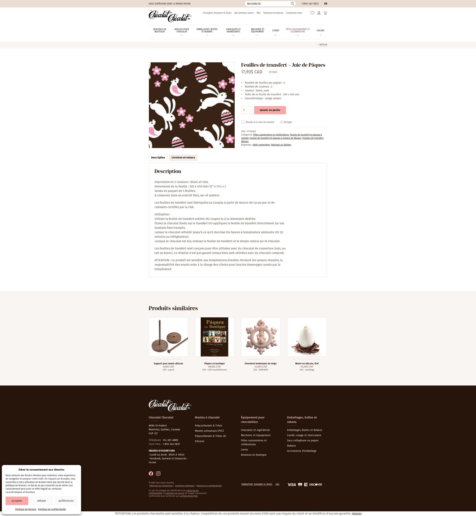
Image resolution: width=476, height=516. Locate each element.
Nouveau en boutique (254, 455)
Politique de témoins (25, 509)
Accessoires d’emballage (301, 451)
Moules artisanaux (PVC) (209, 431)
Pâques (245, 141)
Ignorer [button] (357, 513)
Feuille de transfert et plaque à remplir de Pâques (275, 138)
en (325, 3)
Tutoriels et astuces (273, 13)
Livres (244, 449)
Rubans (291, 446)
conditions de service (174, 493)
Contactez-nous (294, 13)
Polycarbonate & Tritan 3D (210, 436)
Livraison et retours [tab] (183, 157)
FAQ (258, 13)
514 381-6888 (170, 440)
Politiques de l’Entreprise (161, 486)
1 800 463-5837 (310, 3)
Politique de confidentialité (52, 509)
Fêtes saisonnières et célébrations (271, 135)
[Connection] (319, 14)
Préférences (66, 500)
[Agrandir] (191, 105)
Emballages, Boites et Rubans (304, 430)
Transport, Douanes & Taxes (217, 13)
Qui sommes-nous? (244, 13)
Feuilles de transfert (312, 138)
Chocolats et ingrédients (255, 430)
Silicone (199, 441)
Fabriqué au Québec (281, 145)
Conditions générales (184, 486)
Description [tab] (158, 157)
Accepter (17, 500)
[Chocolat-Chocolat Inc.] (170, 16)
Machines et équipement (256, 435)
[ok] (292, 3)
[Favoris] (312, 14)
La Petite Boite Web (189, 496)
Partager (288, 122)
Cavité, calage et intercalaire (304, 435)
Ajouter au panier (270, 110)
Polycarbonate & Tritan (208, 425)
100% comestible (261, 145)
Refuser (41, 500)
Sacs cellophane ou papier (303, 440)
